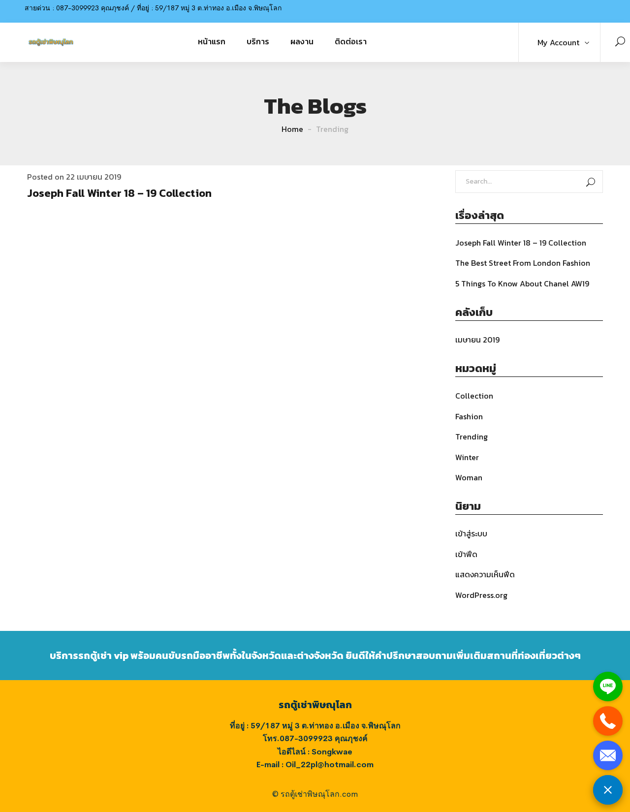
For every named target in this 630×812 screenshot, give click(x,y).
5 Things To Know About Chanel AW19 (522, 283)
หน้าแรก (211, 41)
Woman (468, 477)
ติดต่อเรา (351, 41)
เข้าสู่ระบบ (471, 533)
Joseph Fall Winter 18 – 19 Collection (119, 193)
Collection (474, 396)
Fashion (469, 416)
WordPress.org (481, 595)
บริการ (258, 41)
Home (292, 129)
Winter (467, 457)
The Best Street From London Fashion (522, 263)
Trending (471, 436)
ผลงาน (302, 41)
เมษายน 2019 (477, 339)
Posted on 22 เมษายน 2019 (74, 177)
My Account (558, 42)
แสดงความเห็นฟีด (485, 574)
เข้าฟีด (466, 554)
